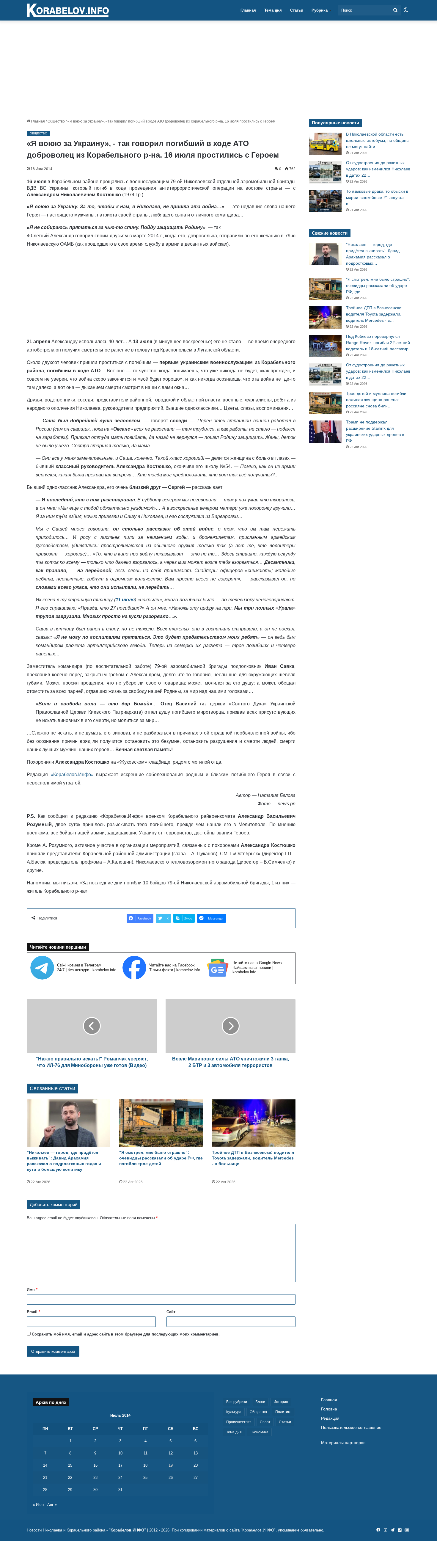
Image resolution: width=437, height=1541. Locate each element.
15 (70, 1465)
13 (196, 1453)
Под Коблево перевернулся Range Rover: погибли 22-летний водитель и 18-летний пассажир (378, 342)
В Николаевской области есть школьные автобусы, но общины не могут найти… (377, 140)
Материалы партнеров (343, 1442)
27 (196, 1477)
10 (120, 1453)
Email (33, 1312)
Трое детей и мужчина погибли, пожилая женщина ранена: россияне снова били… (377, 399)
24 (120, 1477)
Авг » (52, 1504)
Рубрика (320, 10)
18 (145, 1465)
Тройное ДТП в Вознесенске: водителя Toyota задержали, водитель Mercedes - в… (374, 314)
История (280, 1402)
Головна (329, 1409)
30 (95, 1489)
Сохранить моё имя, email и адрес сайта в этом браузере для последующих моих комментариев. (126, 1334)
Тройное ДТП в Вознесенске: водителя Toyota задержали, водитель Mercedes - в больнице (253, 1158)
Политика (283, 1412)
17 (120, 1465)
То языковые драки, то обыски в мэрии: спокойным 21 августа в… (377, 197)
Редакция (330, 1418)
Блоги (260, 1402)
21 (45, 1477)
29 (70, 1489)
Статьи (296, 10)
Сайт (170, 1312)
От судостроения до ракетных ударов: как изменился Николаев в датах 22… (378, 169)
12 (171, 1453)
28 (45, 1489)
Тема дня (273, 10)
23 (95, 1477)
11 (145, 1453)
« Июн (38, 1504)
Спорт (265, 1422)
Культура (233, 1412)
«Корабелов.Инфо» (72, 774)
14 (45, 1465)
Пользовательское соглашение (351, 1427)
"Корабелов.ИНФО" (127, 1530)
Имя (32, 1289)
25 (145, 1477)
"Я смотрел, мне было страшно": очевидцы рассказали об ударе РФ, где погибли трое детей (161, 1158)
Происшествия (238, 1422)
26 (171, 1477)
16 (95, 1465)
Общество (56, 121)
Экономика (259, 1432)
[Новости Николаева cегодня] (68, 10)
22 (70, 1477)
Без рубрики (236, 1402)
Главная (248, 10)
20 (196, 1465)
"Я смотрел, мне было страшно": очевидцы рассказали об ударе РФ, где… (378, 285)
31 (120, 1489)
